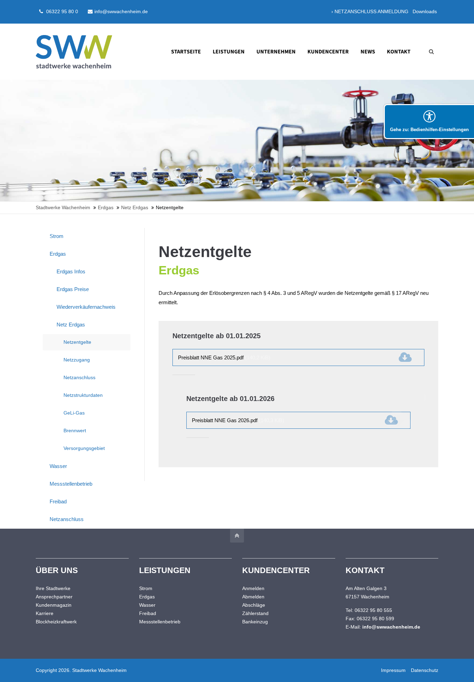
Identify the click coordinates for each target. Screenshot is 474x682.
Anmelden (253, 588)
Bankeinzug (255, 621)
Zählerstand (255, 613)
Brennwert (75, 430)
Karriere (44, 613)
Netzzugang (77, 360)
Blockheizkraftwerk (56, 621)
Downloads (425, 11)
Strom (57, 236)
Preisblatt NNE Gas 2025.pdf (224, 357)
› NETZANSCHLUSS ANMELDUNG (369, 11)
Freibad (58, 501)
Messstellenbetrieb (71, 484)
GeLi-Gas (74, 413)
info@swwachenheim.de (121, 11)
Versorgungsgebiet (84, 448)
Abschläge (253, 605)
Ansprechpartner (54, 596)
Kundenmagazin (53, 605)
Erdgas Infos (71, 271)
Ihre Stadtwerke (53, 588)
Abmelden (253, 596)
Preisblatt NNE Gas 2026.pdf (238, 420)
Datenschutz (424, 670)
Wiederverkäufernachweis (86, 307)
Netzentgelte (77, 342)
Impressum (393, 670)
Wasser (58, 466)
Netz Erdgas (71, 324)
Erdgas (58, 254)
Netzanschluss (79, 377)
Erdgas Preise (73, 289)
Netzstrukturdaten (83, 395)
